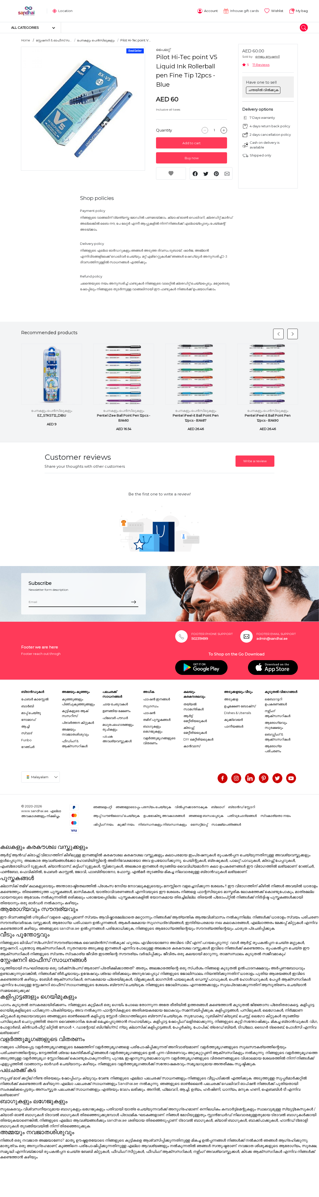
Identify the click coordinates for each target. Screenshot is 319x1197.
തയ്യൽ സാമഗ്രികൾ (193, 706)
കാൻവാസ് (191, 746)
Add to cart (191, 143)
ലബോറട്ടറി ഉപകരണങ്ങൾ (276, 701)
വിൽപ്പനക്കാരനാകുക (191, 807)
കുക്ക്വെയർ (233, 720)
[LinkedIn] (250, 778)
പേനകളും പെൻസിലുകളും (96, 40)
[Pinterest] (264, 778)
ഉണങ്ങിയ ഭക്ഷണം (116, 711)
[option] (83, 109)
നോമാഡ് (28, 720)
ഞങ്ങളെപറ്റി (102, 807)
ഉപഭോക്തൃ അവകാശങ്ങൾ (164, 816)
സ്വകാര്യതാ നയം (275, 816)
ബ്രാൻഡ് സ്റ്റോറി (241, 807)
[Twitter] (277, 778)
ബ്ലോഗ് (217, 807)
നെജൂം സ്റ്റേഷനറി (267, 56)
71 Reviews (260, 65)
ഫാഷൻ (149, 713)
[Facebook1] (223, 778)
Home (25, 40)
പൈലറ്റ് (163, 49)
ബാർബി (27, 706)
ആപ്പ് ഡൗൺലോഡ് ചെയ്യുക (116, 816)
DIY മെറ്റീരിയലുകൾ (198, 739)
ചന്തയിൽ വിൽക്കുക (263, 90)
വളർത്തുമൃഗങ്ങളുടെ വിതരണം (159, 740)
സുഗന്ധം (150, 706)
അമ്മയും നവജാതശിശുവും (75, 731)
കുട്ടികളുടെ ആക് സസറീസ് (75, 713)
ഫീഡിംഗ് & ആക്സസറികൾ (74, 743)
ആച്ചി (25, 726)
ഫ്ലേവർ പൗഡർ (115, 718)
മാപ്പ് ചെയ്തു (31, 713)
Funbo (26, 740)
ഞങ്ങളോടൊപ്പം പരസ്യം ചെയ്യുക (143, 807)
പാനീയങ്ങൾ (233, 726)
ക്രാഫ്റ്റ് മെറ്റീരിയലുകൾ (195, 730)
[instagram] (236, 778)
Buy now (192, 158)
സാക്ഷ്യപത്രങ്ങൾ (226, 824)
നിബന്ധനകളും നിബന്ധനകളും (162, 824)
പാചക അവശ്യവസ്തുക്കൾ (117, 738)
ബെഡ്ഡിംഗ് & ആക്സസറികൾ (277, 736)
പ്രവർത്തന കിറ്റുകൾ (78, 723)
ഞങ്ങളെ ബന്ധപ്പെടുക (206, 816)
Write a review (255, 461)
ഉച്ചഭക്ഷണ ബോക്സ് (239, 706)
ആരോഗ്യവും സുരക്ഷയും (276, 725)
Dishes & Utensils (237, 713)
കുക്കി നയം (125, 824)
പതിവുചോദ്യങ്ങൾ (242, 816)
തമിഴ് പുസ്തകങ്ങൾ (156, 720)
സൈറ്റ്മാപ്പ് (199, 824)
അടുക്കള (231, 699)
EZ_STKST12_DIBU (51, 415)
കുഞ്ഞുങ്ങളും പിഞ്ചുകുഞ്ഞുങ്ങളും (78, 701)
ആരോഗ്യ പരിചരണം (273, 748)
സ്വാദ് (26, 733)
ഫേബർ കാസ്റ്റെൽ (34, 699)
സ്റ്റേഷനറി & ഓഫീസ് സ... (54, 40)
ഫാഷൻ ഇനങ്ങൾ (156, 699)
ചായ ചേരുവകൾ (115, 704)
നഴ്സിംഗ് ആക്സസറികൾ (277, 713)
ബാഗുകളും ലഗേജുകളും (152, 728)
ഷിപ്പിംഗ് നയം (103, 824)
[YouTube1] (291, 778)
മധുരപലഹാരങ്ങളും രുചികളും (117, 727)
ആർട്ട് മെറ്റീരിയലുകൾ (195, 718)
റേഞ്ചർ (27, 747)
